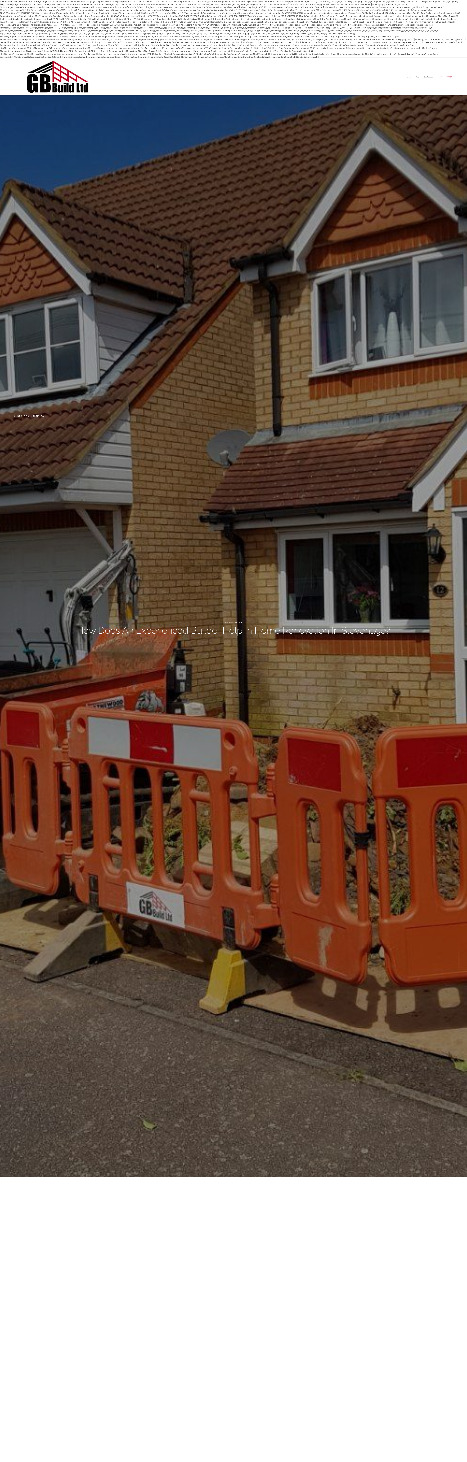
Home (408, 77)
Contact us (428, 77)
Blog (417, 77)
